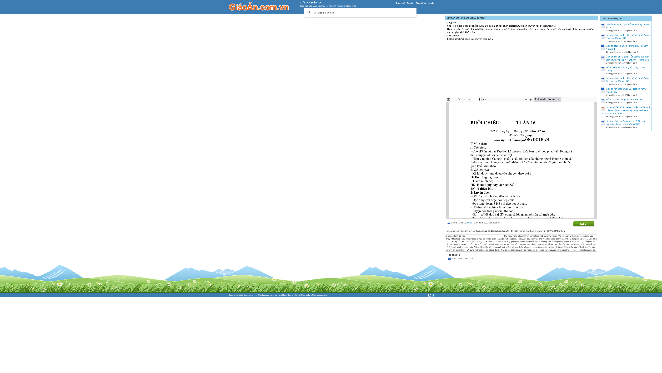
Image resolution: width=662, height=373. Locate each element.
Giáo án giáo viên (319, 295)
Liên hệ (431, 3)
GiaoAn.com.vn (250, 295)
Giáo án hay (306, 295)
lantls (469, 223)
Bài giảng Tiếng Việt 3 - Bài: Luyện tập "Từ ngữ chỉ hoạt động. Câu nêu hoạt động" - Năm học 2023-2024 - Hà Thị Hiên (625, 110)
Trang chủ (400, 3)
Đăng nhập (421, 3)
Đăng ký (410, 3)
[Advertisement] (521, 71)
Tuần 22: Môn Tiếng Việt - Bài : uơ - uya (624, 99)
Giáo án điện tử (293, 295)
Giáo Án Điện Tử (310, 2)
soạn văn (269, 295)
